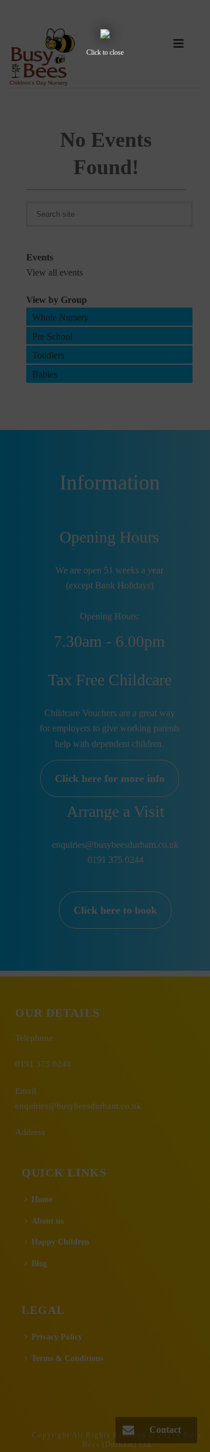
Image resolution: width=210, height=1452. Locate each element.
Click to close (105, 52)
